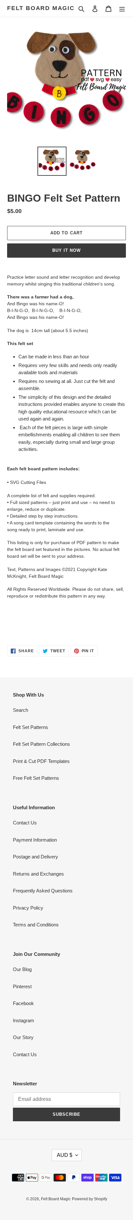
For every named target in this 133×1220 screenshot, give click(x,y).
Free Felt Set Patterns (36, 778)
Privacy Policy (28, 908)
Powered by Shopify (89, 1199)
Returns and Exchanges (38, 874)
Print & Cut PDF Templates (41, 761)
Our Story (23, 1037)
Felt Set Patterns (30, 727)
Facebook (23, 1003)
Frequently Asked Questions (43, 890)
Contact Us (25, 822)
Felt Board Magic (41, 8)
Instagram (23, 1020)
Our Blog (22, 969)
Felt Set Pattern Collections (41, 744)
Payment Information (35, 840)
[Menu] (122, 9)
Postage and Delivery (35, 856)
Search (20, 710)
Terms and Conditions (36, 924)
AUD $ (64, 1155)
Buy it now (66, 250)
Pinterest (22, 986)
